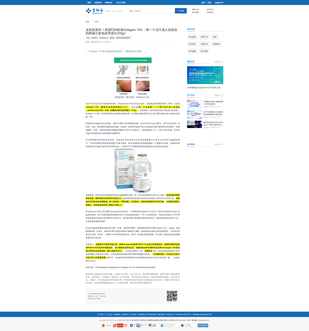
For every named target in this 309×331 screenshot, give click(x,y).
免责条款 (169, 314)
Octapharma (103, 38)
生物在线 (210, 12)
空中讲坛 (210, 9)
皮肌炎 (112, 38)
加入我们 (133, 314)
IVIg (87, 38)
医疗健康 (192, 51)
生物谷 (106, 103)
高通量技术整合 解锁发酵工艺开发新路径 (213, 102)
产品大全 (108, 314)
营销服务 (117, 314)
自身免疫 (146, 139)
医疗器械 (204, 51)
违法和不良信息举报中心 (141, 325)
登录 (203, 2)
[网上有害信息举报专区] (203, 325)
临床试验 (118, 130)
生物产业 (204, 44)
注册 (209, 2)
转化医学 (192, 44)
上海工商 (108, 325)
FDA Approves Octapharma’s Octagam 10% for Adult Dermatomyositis (125, 267)
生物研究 (216, 44)
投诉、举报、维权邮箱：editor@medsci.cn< (196, 320)
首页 (87, 21)
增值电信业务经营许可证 (202, 314)
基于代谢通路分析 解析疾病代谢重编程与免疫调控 (213, 113)
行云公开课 (120, 2)
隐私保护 (161, 314)
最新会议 (195, 9)
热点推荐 (195, 12)
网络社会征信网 (134, 325)
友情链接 (141, 314)
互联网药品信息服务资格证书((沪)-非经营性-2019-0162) (164, 320)
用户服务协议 (152, 314)
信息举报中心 (153, 325)
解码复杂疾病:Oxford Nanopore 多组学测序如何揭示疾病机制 (213, 123)
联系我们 (125, 314)
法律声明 (143, 320)
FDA (170, 103)
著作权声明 (135, 320)
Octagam (94, 38)
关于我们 (100, 314)
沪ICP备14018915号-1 (183, 314)
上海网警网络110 (120, 325)
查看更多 (217, 61)
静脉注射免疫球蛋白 (123, 38)
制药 (214, 37)
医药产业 (204, 37)
